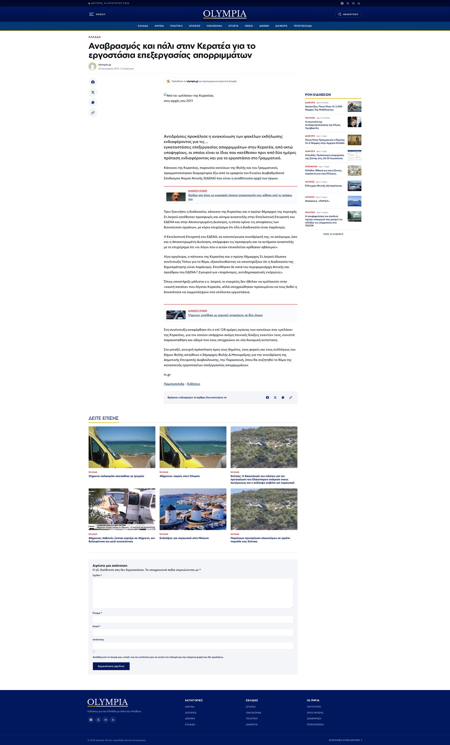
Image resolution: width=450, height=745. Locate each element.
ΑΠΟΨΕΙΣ (195, 25)
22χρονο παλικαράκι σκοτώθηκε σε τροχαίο (116, 476)
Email (97, 626)
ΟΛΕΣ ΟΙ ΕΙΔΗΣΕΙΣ (333, 234)
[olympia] (225, 14)
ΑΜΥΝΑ (159, 25)
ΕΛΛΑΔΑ (143, 25)
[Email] (353, 3)
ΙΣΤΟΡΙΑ (233, 25)
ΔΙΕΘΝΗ (264, 25)
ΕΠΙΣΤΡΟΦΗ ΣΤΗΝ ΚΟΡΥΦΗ (346, 740)
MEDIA (249, 25)
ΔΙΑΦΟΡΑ (281, 25)
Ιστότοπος (98, 639)
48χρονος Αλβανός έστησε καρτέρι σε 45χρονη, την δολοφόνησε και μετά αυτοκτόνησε (122, 539)
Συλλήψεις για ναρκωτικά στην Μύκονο (184, 538)
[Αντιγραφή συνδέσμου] (93, 112)
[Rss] (358, 3)
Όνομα (97, 613)
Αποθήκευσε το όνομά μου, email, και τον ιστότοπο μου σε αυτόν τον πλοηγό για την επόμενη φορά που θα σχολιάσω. (158, 657)
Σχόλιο (97, 575)
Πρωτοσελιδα (174, 384)
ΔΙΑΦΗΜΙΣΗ (314, 718)
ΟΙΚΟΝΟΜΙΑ (214, 25)
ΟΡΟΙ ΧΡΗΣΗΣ (315, 712)
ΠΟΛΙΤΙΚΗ (176, 25)
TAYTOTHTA (314, 706)
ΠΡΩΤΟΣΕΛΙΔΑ (303, 25)
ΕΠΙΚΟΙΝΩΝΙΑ (315, 724)
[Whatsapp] (93, 102)
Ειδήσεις (193, 384)
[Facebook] (342, 3)
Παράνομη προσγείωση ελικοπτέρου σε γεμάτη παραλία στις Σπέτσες (260, 539)
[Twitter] (347, 3)
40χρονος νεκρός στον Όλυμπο (180, 476)
